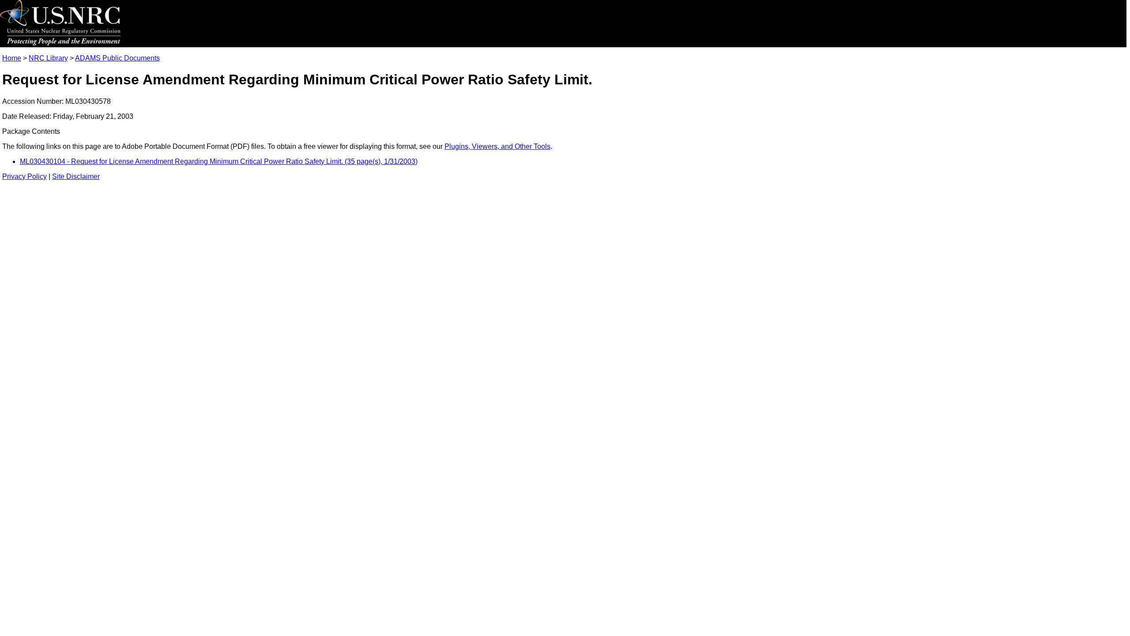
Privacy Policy (24, 176)
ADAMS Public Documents (117, 58)
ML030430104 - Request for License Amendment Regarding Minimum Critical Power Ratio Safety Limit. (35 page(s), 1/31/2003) (219, 161)
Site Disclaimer (76, 176)
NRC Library (48, 58)
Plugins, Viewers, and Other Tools (497, 146)
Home (11, 58)
